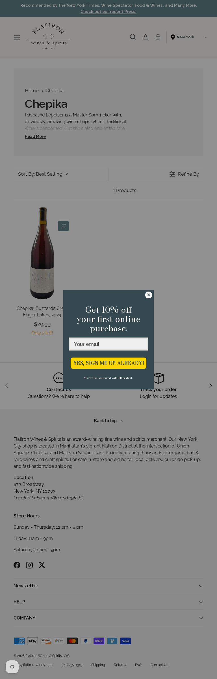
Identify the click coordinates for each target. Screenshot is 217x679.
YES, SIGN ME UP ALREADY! (108, 363)
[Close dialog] (148, 295)
